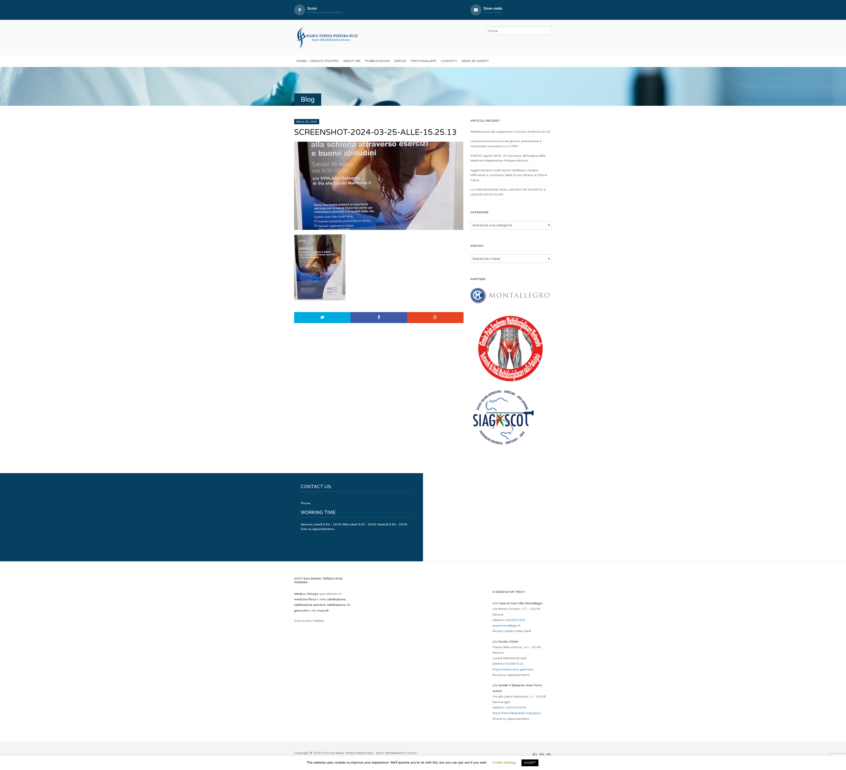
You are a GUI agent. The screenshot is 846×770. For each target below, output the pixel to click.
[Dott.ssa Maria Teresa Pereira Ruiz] (326, 36)
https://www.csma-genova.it (513, 669)
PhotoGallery (424, 61)
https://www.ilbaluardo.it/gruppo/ (516, 713)
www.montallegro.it (506, 625)
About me (351, 61)
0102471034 (516, 707)
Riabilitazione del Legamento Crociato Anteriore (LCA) (510, 132)
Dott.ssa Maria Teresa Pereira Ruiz (347, 753)
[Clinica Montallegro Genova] (510, 301)
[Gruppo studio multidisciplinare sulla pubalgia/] (510, 383)
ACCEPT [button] (530, 762)
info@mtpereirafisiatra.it (325, 12)
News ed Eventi (474, 61)
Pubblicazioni (377, 61)
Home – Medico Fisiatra (317, 61)
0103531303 (515, 620)
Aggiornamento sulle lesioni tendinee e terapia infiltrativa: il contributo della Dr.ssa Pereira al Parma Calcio (508, 175)
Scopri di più (493, 12)
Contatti (449, 61)
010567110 (514, 664)
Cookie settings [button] (504, 762)
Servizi (400, 61)
